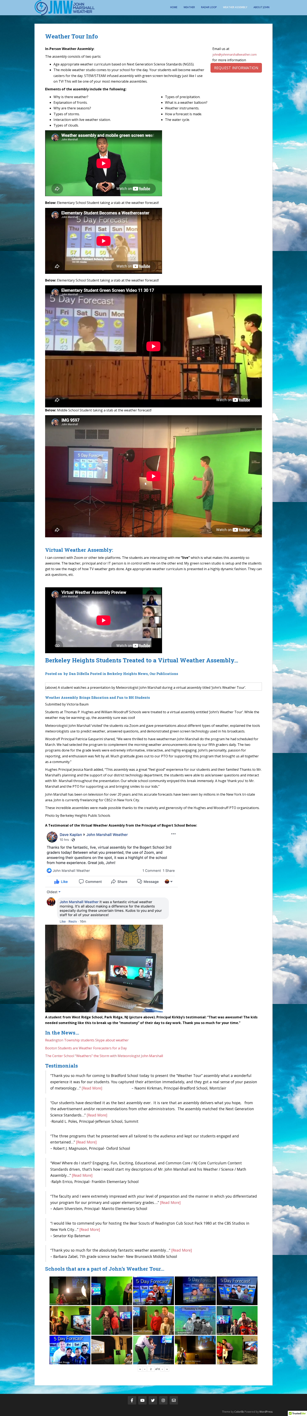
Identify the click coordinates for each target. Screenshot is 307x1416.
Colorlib (239, 1411)
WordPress (266, 1411)
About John (261, 7)
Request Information (236, 67)
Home (173, 7)
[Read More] (92, 1088)
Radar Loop (209, 7)
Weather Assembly (235, 7)
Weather (189, 7)
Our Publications (164, 673)
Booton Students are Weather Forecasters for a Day (86, 1048)
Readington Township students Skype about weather (87, 1040)
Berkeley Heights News (127, 673)
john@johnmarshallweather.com (234, 54)
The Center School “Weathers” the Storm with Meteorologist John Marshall (104, 1056)
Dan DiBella (79, 673)
